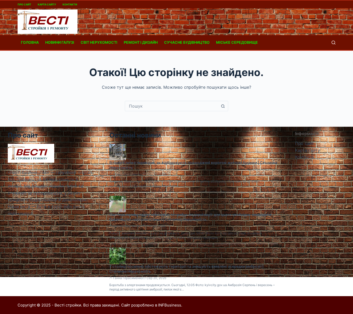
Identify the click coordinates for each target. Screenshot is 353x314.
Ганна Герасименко (128, 174)
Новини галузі (59, 42)
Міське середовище (237, 42)
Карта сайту (47, 4)
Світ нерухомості (99, 42)
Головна (30, 42)
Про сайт (24, 4)
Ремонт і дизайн (141, 42)
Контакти (70, 4)
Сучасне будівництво (187, 42)
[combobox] (171, 106)
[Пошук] (333, 42)
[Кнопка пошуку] (223, 106)
